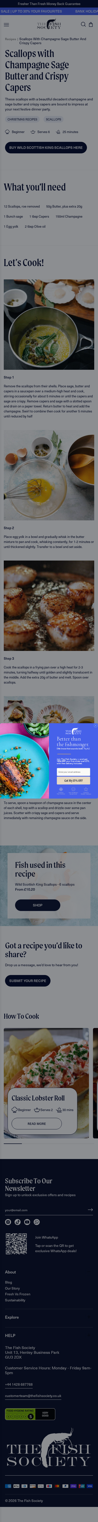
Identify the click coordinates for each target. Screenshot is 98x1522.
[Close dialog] (95, 725)
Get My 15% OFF (73, 780)
